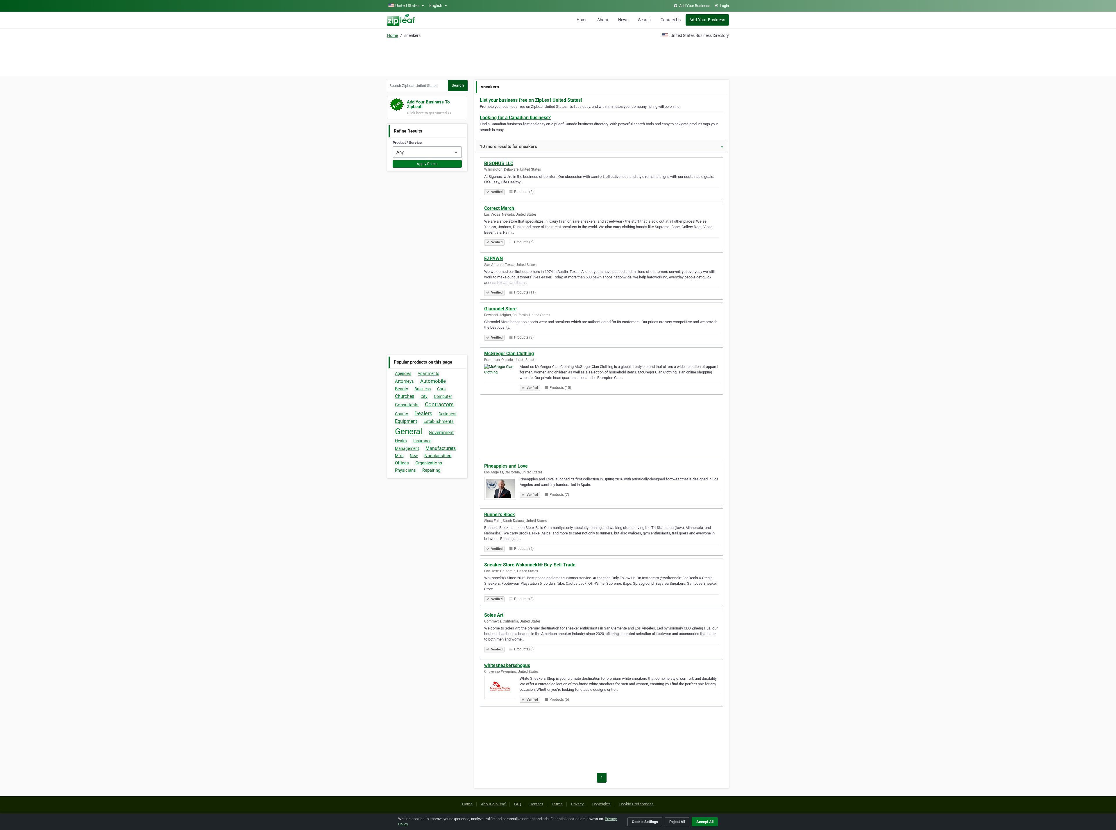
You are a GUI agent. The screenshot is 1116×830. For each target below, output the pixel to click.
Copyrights (601, 804)
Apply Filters (427, 164)
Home (582, 19)
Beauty (401, 388)
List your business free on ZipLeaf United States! (531, 100)
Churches (404, 396)
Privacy (577, 804)
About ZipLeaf (493, 804)
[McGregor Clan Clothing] (502, 376)
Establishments (438, 421)
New (414, 455)
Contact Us (671, 19)
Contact (536, 804)
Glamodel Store (500, 309)
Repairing (431, 470)
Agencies (403, 373)
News (623, 19)
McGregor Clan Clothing (509, 353)
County (401, 414)
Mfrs (399, 455)
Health (401, 441)
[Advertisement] (558, 59)
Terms (557, 804)
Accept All (704, 822)
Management (407, 448)
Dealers (423, 413)
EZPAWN (493, 258)
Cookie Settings (645, 822)
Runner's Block (499, 514)
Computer (443, 396)
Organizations (428, 463)
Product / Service (407, 142)
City (424, 396)
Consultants (407, 404)
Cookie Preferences (636, 804)
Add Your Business (707, 19)
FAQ (517, 804)
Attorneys (404, 381)
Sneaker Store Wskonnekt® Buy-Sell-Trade (529, 565)
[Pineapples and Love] (502, 489)
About (602, 19)
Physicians (405, 470)
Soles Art (493, 615)
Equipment (406, 421)
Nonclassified (437, 455)
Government (441, 432)
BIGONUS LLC (498, 163)
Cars (441, 389)
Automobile (433, 381)
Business (422, 389)
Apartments (428, 373)
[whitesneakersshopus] (502, 688)
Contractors (439, 404)
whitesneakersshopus (507, 665)
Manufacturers (440, 448)
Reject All (677, 822)
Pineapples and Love (506, 466)
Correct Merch (499, 208)
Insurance (422, 441)
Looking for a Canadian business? (515, 117)
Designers (447, 414)
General (408, 431)
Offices (402, 463)
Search (644, 19)
